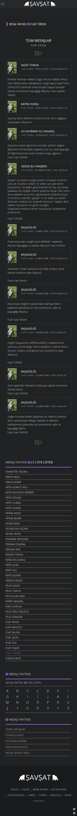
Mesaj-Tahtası (17, 462)
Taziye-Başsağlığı (59, 69)
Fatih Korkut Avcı (17, 487)
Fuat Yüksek (27, 69)
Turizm (42, 795)
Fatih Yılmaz (13, 508)
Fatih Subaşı (13, 502)
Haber (31, 795)
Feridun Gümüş (15, 559)
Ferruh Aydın (14, 580)
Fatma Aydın (13, 513)
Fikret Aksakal (15, 601)
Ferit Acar (12, 565)
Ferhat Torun (14, 554)
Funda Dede (13, 658)
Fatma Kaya (12, 523)
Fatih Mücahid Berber (20, 492)
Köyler (14, 789)
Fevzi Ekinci (13, 585)
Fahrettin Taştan (16, 471)
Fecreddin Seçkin (17, 528)
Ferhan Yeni (13, 549)
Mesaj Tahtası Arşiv (18, 753)
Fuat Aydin (12, 622)
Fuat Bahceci (14, 627)
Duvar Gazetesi (16, 795)
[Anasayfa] (39, 3)
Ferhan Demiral (16, 544)
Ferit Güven (13, 575)
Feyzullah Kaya (15, 596)
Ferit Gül (11, 570)
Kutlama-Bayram (16, 741)
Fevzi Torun (13, 591)
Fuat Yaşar (12, 648)
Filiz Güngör (14, 616)
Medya (68, 795)
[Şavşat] (38, 778)
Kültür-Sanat (58, 789)
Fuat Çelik (12, 637)
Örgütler (55, 795)
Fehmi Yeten (13, 534)
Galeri (25, 789)
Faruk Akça (13, 477)
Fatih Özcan (13, 497)
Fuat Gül (11, 642)
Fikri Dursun (14, 606)
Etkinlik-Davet (15, 735)
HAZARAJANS (38, 801)
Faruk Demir (13, 482)
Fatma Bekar (13, 518)
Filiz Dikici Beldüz (17, 611)
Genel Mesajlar (60, 170)
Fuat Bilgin (13, 632)
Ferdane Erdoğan (17, 539)
